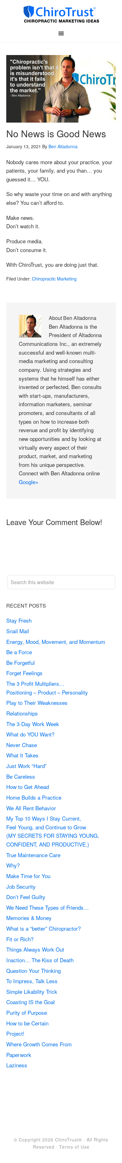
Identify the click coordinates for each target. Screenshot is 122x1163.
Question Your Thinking (33, 970)
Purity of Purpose (26, 1012)
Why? (13, 865)
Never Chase (21, 745)
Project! (15, 1033)
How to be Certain (27, 1023)
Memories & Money (29, 918)
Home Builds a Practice (33, 797)
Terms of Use (74, 1147)
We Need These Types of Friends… (47, 907)
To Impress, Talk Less (32, 981)
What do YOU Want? (30, 734)
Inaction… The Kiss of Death (40, 960)
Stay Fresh (19, 620)
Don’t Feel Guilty (25, 897)
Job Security (21, 886)
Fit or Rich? (20, 939)
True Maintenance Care (33, 855)
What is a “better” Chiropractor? (43, 928)
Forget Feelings (24, 673)
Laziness (16, 1065)
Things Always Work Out (35, 949)
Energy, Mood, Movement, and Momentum (56, 641)
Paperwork (18, 1055)
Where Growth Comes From (39, 1044)
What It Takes (22, 755)
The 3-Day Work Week (32, 724)
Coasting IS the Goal (30, 1002)
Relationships (22, 713)
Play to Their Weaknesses (37, 702)
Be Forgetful (20, 662)
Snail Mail (17, 631)
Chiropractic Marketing (54, 279)
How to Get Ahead (27, 787)
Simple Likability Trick (32, 991)
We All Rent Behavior (31, 808)
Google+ (28, 482)
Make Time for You (28, 876)
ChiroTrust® (68, 1139)
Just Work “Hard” (26, 766)
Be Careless (20, 776)
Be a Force (19, 652)
